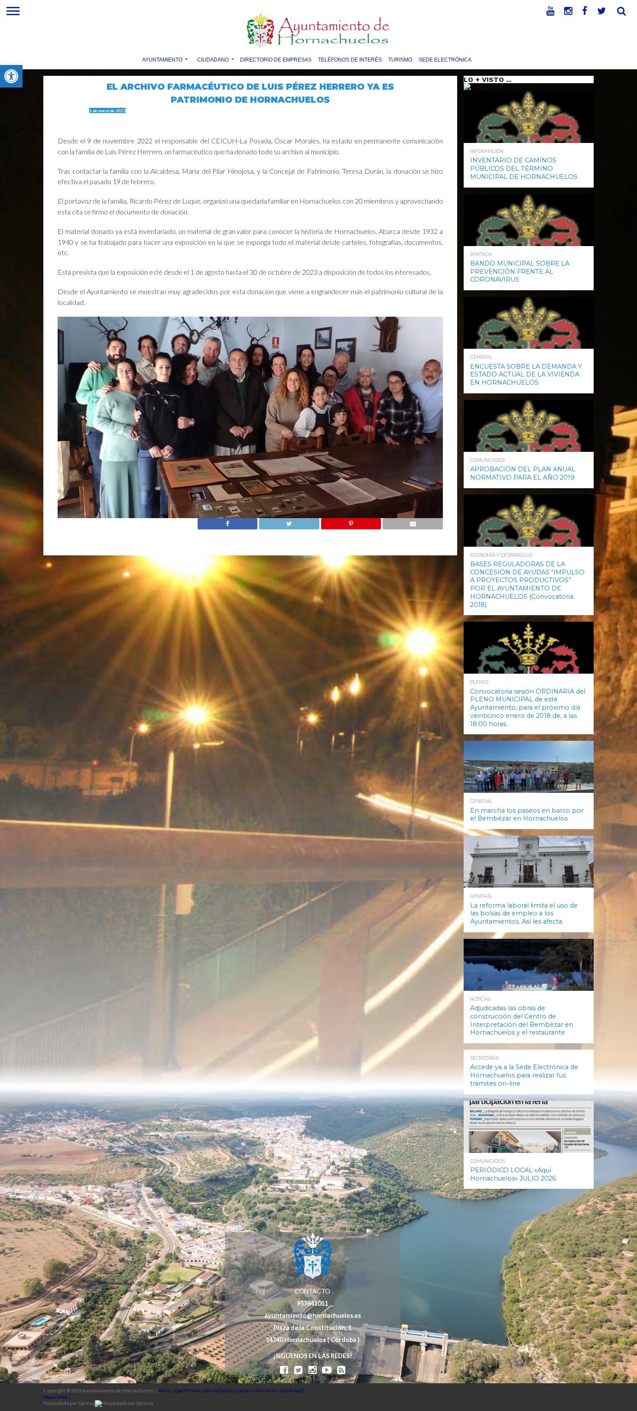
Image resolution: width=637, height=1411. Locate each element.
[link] (11, 76)
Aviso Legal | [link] (172, 1390)
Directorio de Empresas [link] (276, 59)
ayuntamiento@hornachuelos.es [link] (312, 1315)
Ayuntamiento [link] (162, 59)
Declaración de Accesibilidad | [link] (270, 1390)
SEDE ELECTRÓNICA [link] (445, 59)
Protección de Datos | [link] (211, 1390)
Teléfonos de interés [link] (350, 59)
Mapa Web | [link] (56, 1397)
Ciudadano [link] (213, 59)
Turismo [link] (400, 59)
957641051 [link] (312, 1303)
